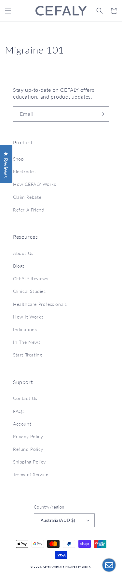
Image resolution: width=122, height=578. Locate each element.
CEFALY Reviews (30, 278)
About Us (23, 253)
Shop (18, 159)
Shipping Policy (29, 461)
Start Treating (27, 354)
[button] (8, 11)
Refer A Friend (28, 209)
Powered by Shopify (78, 566)
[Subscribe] (101, 114)
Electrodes (24, 171)
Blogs (19, 266)
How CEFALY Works (34, 184)
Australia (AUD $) (58, 520)
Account (22, 424)
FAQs (18, 411)
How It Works (28, 316)
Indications (25, 329)
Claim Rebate (27, 197)
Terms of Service (30, 474)
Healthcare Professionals (40, 304)
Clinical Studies (29, 291)
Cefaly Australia (53, 566)
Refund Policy (28, 449)
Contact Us (25, 398)
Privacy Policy (28, 436)
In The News (27, 342)
